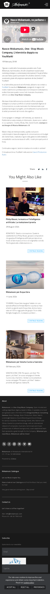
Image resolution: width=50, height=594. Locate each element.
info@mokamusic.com (14, 513)
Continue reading (36, 251)
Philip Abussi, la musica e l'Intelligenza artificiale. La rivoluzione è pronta (23, 221)
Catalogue (19, 482)
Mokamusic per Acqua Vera (18, 292)
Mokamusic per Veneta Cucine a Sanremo (24, 361)
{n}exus (13, 458)
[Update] (14, 561)
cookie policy (29, 582)
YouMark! (5, 87)
